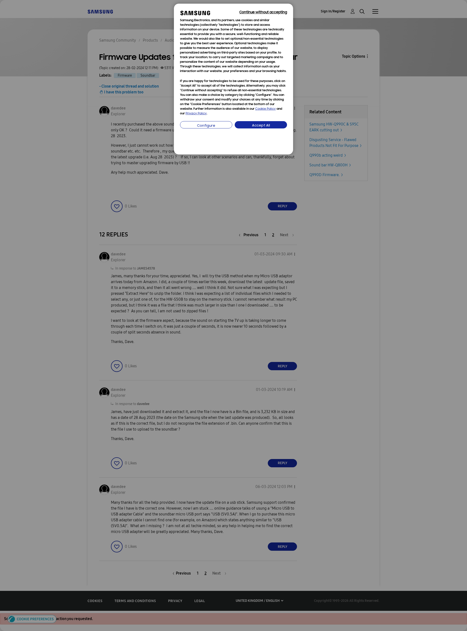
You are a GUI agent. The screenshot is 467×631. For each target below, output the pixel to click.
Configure (206, 126)
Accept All (261, 125)
